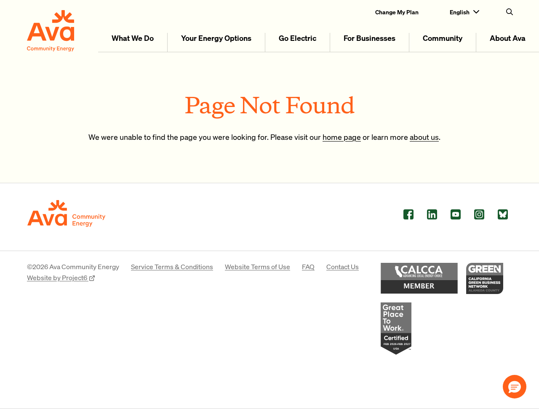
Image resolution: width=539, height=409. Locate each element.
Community (442, 38)
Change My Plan (397, 12)
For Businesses (369, 38)
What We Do (133, 38)
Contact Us (342, 266)
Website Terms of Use (257, 266)
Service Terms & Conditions (172, 266)
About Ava (508, 38)
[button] (514, 386)
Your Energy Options (216, 38)
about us (424, 137)
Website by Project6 (57, 277)
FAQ (308, 266)
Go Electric (297, 38)
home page (342, 137)
